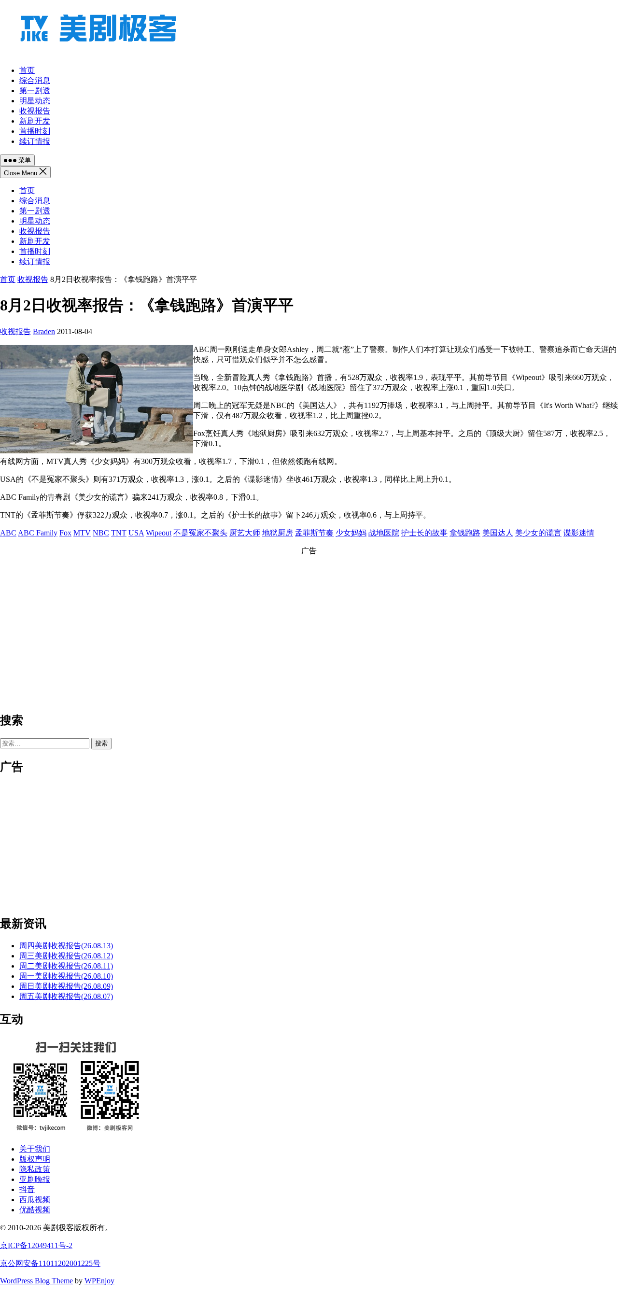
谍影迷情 (578, 533)
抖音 (27, 1189)
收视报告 (34, 231)
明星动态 (34, 221)
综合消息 (34, 201)
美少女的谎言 (538, 533)
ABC (8, 533)
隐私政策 (34, 1169)
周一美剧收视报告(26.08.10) (66, 976)
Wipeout (158, 533)
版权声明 (34, 1159)
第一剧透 (34, 211)
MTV (82, 533)
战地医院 (383, 533)
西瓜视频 (34, 1199)
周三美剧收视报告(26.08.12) (66, 956)
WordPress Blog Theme (36, 1281)
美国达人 (497, 533)
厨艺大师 (244, 533)
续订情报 (34, 261)
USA (136, 533)
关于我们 (34, 1149)
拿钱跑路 (464, 533)
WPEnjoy (99, 1281)
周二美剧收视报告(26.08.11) (66, 966)
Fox (65, 533)
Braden (44, 331)
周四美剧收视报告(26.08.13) (66, 946)
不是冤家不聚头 (200, 533)
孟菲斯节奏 (314, 533)
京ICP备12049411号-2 (36, 1245)
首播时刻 (34, 251)
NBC (101, 533)
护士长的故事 (424, 533)
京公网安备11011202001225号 (50, 1263)
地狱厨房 (277, 533)
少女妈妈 (351, 533)
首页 (27, 190)
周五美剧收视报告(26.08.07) (66, 996)
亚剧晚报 (34, 1179)
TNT (118, 533)
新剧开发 (34, 241)
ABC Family (37, 533)
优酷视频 (34, 1210)
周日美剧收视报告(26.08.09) (66, 986)
